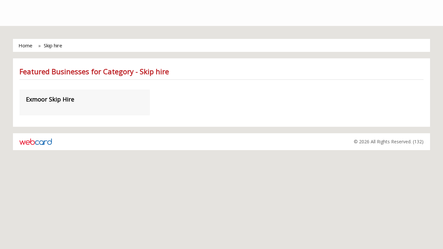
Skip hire (53, 45)
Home (25, 45)
